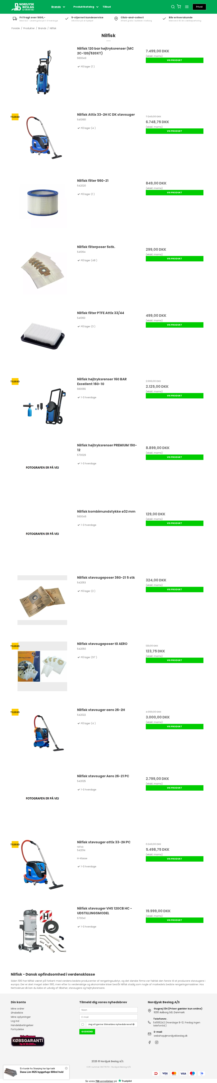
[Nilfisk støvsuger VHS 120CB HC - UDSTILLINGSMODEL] (42, 937)
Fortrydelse (17, 1029)
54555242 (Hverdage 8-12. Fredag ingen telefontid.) (176, 1024)
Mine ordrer (17, 1008)
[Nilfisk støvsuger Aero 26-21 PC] (42, 805)
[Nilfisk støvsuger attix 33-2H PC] (42, 871)
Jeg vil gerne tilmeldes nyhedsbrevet (110, 1024)
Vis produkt (174, 60)
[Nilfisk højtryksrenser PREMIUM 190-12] (42, 474)
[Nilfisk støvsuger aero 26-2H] (42, 739)
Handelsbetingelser (22, 1025)
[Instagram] (156, 1043)
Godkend (87, 1031)
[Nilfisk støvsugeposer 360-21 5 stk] (42, 606)
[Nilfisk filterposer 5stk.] (42, 276)
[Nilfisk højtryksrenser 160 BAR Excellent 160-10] (42, 408)
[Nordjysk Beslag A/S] (23, 7)
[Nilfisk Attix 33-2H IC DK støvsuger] (42, 143)
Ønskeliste (17, 1012)
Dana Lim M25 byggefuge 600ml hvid (41, 1071)
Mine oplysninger (21, 1017)
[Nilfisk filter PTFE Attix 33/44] (42, 342)
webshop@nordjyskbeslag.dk (171, 1035)
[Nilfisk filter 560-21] (42, 209)
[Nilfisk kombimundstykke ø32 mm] (42, 540)
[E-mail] (108, 1017)
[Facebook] (149, 1043)
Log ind (15, 1021)
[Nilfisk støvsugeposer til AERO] (42, 673)
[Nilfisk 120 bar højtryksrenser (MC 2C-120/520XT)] (42, 77)
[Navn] (108, 1010)
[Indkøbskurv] (179, 6)
